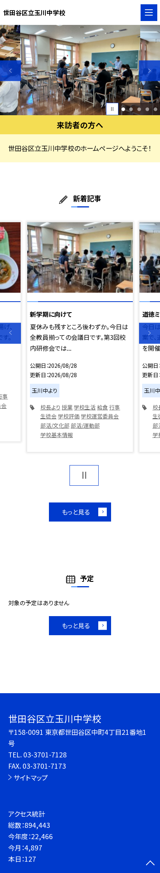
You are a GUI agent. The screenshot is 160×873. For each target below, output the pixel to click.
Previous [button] (10, 70)
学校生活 (85, 407)
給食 (102, 407)
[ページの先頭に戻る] (150, 863)
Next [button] (149, 70)
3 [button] (139, 109)
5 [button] (155, 109)
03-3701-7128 (45, 754)
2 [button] (131, 109)
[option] (80, 70)
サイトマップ (31, 777)
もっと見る (76, 511)
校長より (50, 407)
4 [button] (147, 109)
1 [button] (123, 109)
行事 (114, 407)
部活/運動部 (85, 425)
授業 (67, 407)
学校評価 (69, 416)
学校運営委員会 (100, 416)
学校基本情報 (56, 435)
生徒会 (48, 416)
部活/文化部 (55, 425)
